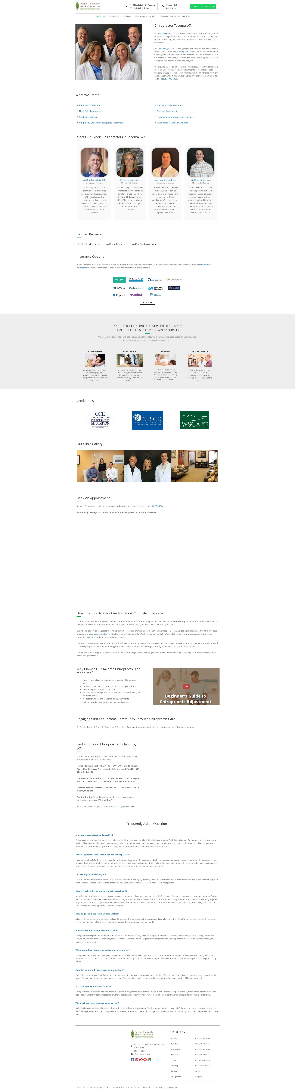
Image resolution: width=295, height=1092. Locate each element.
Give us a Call (171, 5)
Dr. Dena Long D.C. (163, 48)
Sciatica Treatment (88, 116)
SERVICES (152, 16)
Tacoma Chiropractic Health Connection (104, 1087)
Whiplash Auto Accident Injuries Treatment (101, 122)
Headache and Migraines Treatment (175, 116)
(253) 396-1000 (171, 8)
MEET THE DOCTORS (111, 16)
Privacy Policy (146, 1087)
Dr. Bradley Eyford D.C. (164, 33)
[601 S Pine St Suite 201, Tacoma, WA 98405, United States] (126, 6)
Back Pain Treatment (90, 105)
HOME (98, 16)
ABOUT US (186, 16)
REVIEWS (164, 16)
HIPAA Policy (157, 1087)
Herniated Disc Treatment (170, 105)
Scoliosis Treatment (167, 111)
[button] (108, 105)
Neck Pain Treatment (90, 111)
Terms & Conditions (171, 1087)
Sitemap (137, 1087)
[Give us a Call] (163, 6)
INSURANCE (128, 16)
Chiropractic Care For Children (172, 122)
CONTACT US (175, 16)
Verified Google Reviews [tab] (89, 244)
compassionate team (99, 634)
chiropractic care (186, 51)
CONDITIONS (140, 16)
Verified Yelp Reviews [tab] (116, 244)
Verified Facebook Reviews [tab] (144, 244)
